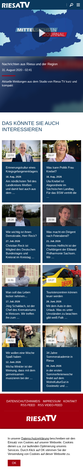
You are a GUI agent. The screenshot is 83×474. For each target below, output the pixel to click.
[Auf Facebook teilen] (6, 99)
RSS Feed (28, 405)
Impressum (52, 401)
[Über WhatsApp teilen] (22, 99)
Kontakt (70, 401)
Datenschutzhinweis (23, 401)
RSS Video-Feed (50, 405)
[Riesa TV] (16, 5)
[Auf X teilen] (13, 99)
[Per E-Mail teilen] (30, 99)
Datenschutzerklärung (35, 438)
